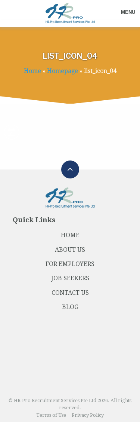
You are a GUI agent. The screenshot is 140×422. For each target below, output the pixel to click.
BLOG (70, 307)
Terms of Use (51, 415)
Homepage (62, 70)
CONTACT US (70, 292)
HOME (70, 235)
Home (32, 70)
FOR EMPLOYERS (70, 263)
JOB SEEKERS (70, 278)
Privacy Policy (88, 415)
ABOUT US (70, 249)
